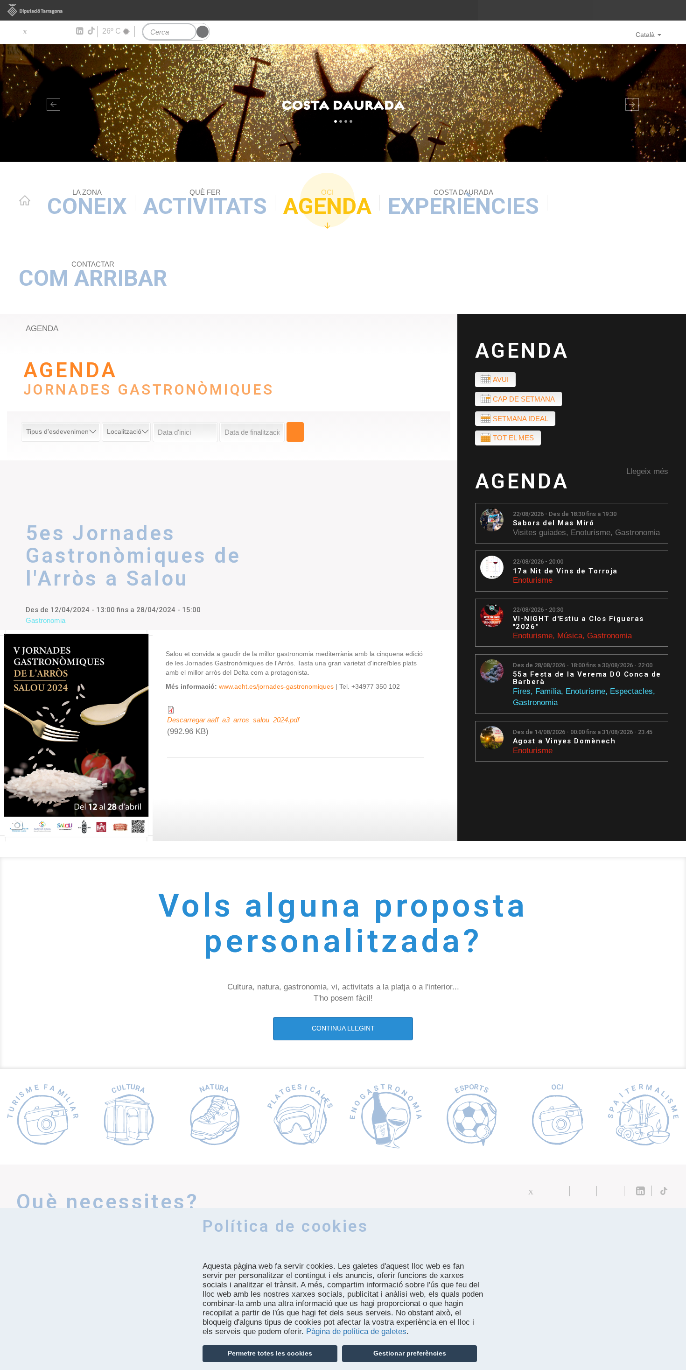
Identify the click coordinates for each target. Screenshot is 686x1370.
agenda (42, 328)
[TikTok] (92, 30)
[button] (51, 103)
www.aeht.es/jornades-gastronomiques (276, 686)
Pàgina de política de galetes (356, 1331)
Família (548, 691)
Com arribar (93, 275)
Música (569, 635)
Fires (522, 691)
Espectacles (631, 691)
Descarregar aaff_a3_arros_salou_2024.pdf (233, 720)
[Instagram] (65, 31)
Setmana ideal (520, 419)
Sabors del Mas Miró (554, 523)
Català (645, 34)
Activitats (205, 203)
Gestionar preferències (409, 1353)
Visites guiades (539, 532)
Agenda (327, 203)
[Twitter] (24, 31)
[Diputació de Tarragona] (343, 10)
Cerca (295, 432)
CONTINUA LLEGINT (343, 1028)
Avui (501, 379)
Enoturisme (590, 532)
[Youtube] (51, 31)
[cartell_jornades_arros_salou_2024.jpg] (76, 735)
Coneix (87, 203)
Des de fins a (582, 665)
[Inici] (343, 103)
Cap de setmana (524, 399)
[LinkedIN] (79, 31)
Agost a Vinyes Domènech (564, 741)
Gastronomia (637, 532)
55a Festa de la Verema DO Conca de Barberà (587, 678)
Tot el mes (513, 438)
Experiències (463, 203)
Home (25, 200)
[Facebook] (38, 31)
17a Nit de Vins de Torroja (565, 571)
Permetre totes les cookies (270, 1353)
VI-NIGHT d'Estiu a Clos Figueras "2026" (578, 622)
